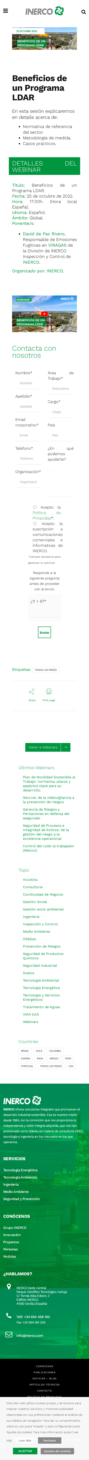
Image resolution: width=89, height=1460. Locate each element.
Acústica (30, 880)
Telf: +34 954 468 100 (33, 1317)
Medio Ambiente (36, 931)
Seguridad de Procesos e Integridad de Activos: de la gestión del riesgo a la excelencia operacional (46, 832)
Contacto (44, 1390)
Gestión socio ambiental (43, 909)
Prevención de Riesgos (41, 946)
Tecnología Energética (41, 988)
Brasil (25, 1050)
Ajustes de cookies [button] (57, 1451)
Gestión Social (35, 902)
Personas (10, 1249)
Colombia (55, 1050)
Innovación (12, 1235)
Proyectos (11, 1242)
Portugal (27, 1066)
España (25, 1058)
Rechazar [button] (49, 1440)
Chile (39, 1050)
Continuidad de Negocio (43, 894)
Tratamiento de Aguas (41, 1007)
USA (70, 1066)
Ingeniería (31, 917)
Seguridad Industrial (40, 965)
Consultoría (33, 887)
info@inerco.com (29, 1336)
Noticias (9, 1256)
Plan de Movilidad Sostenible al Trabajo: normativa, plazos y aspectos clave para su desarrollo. (49, 783)
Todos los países (46, 669)
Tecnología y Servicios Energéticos (41, 997)
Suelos (28, 973)
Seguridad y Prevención (21, 1199)
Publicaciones (45, 1372)
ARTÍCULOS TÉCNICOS (44, 1384)
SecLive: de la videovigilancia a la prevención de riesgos (48, 800)
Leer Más (25, 1440)
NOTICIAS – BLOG (45, 1378)
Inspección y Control (40, 924)
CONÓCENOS (44, 1366)
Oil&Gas (29, 939)
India (40, 1058)
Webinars (30, 1022)
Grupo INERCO (15, 1228)
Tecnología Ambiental (41, 980)
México (54, 1058)
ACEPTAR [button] (25, 1451)
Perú (68, 1058)
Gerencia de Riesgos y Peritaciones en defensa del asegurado (46, 813)
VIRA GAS (31, 1014)
